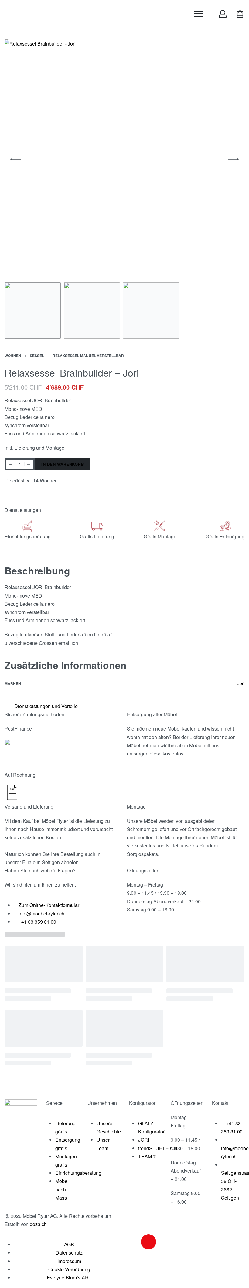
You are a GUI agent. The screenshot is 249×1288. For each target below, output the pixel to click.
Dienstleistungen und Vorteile (46, 706)
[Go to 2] (92, 310)
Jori (240, 683)
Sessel (37, 355)
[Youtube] (164, 1241)
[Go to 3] (151, 310)
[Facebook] (132, 1241)
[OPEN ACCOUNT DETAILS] (223, 14)
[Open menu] (198, 13)
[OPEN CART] (240, 14)
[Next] (233, 159)
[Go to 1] (33, 310)
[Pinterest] (181, 1241)
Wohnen (13, 355)
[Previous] (16, 159)
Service (54, 1102)
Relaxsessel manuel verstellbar (88, 355)
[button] (122, 706)
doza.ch (38, 1224)
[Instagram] (148, 1241)
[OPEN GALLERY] (124, 159)
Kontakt (220, 1102)
